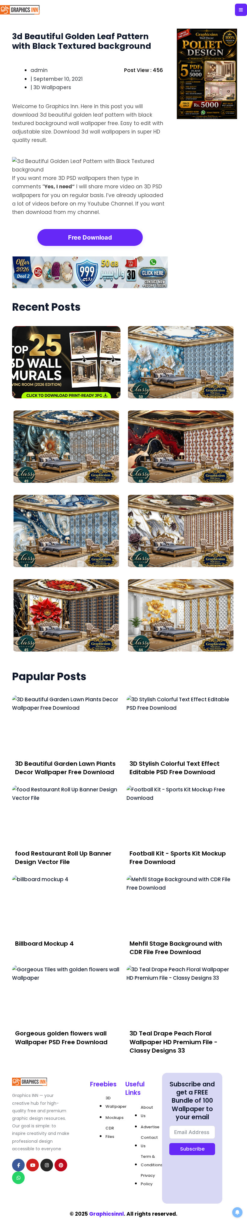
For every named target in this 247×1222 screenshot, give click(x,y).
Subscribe (192, 1148)
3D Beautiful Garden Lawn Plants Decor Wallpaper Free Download (65, 767)
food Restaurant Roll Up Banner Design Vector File (63, 857)
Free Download (90, 237)
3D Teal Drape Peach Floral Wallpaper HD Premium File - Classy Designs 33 (173, 1041)
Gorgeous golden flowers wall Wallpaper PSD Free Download (61, 1037)
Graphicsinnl (106, 1213)
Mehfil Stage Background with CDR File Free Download (176, 947)
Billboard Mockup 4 (44, 943)
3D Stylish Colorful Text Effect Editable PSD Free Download (175, 767)
